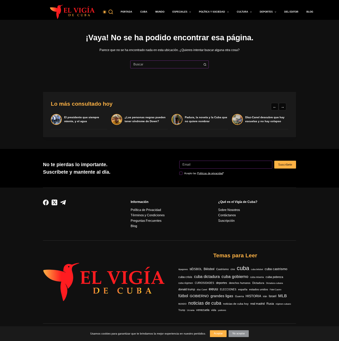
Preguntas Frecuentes (146, 220)
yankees (222, 310)
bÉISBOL (196, 269)
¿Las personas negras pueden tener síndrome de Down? (145, 119)
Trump (181, 310)
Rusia (270, 303)
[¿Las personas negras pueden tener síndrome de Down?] (116, 119)
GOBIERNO (199, 296)
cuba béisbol (257, 269)
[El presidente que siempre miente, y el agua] (56, 119)
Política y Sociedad (212, 11)
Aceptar (218, 333)
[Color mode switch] (105, 12)
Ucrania (190, 310)
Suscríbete (285, 164)
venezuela (202, 310)
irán (265, 296)
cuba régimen (185, 283)
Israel (272, 296)
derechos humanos (240, 283)
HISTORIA (253, 296)
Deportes (266, 11)
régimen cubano (283, 304)
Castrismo (222, 269)
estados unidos (258, 289)
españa (242, 289)
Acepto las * (204, 173)
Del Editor (291, 11)
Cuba (143, 11)
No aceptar (238, 333)
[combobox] (165, 64)
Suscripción (226, 220)
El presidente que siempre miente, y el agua (81, 119)
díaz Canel (202, 289)
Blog (309, 11)
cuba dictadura (207, 276)
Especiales (179, 11)
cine (233, 269)
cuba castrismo (276, 269)
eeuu (213, 289)
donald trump (186, 289)
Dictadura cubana (274, 283)
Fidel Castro (275, 289)
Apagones (183, 269)
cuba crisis (185, 277)
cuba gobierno (234, 276)
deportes (221, 282)
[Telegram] (63, 202)
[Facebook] (46, 202)
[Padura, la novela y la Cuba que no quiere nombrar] (176, 119)
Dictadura (258, 282)
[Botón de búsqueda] (205, 64)
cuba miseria (257, 277)
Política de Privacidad (146, 210)
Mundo (159, 11)
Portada (126, 11)
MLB (282, 295)
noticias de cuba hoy (236, 303)
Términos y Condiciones (148, 215)
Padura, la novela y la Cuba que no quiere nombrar (206, 119)
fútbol (183, 296)
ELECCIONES (228, 289)
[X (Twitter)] (54, 202)
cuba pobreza (274, 277)
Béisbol (209, 269)
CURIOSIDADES (204, 283)
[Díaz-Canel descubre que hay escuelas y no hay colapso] (237, 119)
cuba (243, 268)
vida (213, 310)
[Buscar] (110, 12)
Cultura (242, 11)
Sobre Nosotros (229, 210)
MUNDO (182, 304)
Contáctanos (227, 215)
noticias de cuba (204, 303)
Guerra (239, 296)
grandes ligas (222, 296)
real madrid (257, 303)
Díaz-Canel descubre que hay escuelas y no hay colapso (264, 119)
